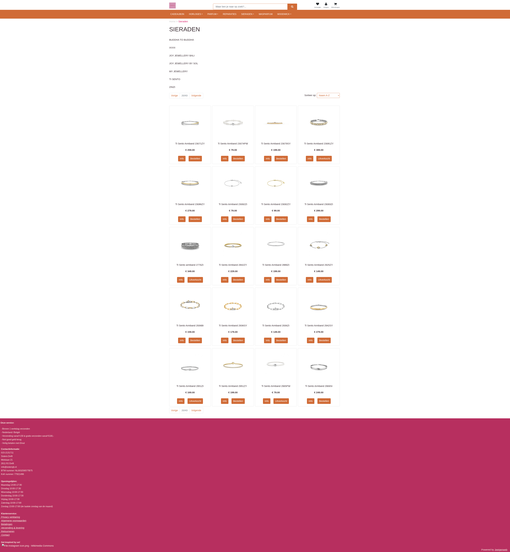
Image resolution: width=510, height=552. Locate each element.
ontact (6, 535)
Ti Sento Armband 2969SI (318, 386)
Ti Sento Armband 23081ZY (318, 143)
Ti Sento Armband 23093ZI (319, 204)
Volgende (196, 95)
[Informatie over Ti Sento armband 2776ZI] (190, 243)
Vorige (174, 95)
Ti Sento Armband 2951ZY (233, 386)
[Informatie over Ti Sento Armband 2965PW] (276, 365)
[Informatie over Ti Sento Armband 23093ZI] (318, 183)
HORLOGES (195, 14)
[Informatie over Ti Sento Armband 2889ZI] (276, 243)
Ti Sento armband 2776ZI (190, 265)
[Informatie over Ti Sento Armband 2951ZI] (190, 365)
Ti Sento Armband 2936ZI (275, 325)
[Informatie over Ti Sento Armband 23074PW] (233, 122)
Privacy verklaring (10, 517)
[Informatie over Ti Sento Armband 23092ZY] (276, 183)
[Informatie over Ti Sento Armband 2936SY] (233, 304)
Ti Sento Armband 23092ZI (233, 204)
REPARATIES (229, 14)
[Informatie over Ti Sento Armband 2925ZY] (318, 243)
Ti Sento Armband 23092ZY (276, 204)
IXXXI (172, 47)
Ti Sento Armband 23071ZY (190, 143)
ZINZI (172, 87)
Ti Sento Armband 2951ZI (190, 386)
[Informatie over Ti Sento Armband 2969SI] (318, 365)
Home (172, 21)
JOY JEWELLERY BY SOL (183, 63)
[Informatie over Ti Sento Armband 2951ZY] (233, 365)
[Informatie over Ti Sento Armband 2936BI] (190, 304)
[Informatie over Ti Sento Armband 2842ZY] (233, 243)
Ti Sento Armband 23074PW (233, 143)
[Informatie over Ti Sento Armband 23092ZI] (233, 183)
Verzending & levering (12, 528)
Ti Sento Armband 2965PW (276, 386)
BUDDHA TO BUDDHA (181, 39)
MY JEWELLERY (178, 71)
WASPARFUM (266, 14)
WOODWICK (283, 14)
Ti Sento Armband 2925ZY (319, 265)
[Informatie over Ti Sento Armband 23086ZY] (190, 183)
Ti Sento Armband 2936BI (190, 325)
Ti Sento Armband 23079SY (276, 143)
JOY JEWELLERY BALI (182, 55)
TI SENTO (174, 79)
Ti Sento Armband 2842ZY (233, 265)
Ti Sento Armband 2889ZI (275, 265)
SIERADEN (246, 14)
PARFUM (211, 14)
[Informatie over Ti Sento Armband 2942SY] (318, 304)
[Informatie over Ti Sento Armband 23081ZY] (318, 122)
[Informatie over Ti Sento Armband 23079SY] (276, 122)
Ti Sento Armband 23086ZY (190, 204)
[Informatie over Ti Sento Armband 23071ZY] (190, 122)
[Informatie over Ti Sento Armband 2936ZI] (276, 304)
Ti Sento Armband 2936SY (233, 325)
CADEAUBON (177, 14)
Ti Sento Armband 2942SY (319, 325)
